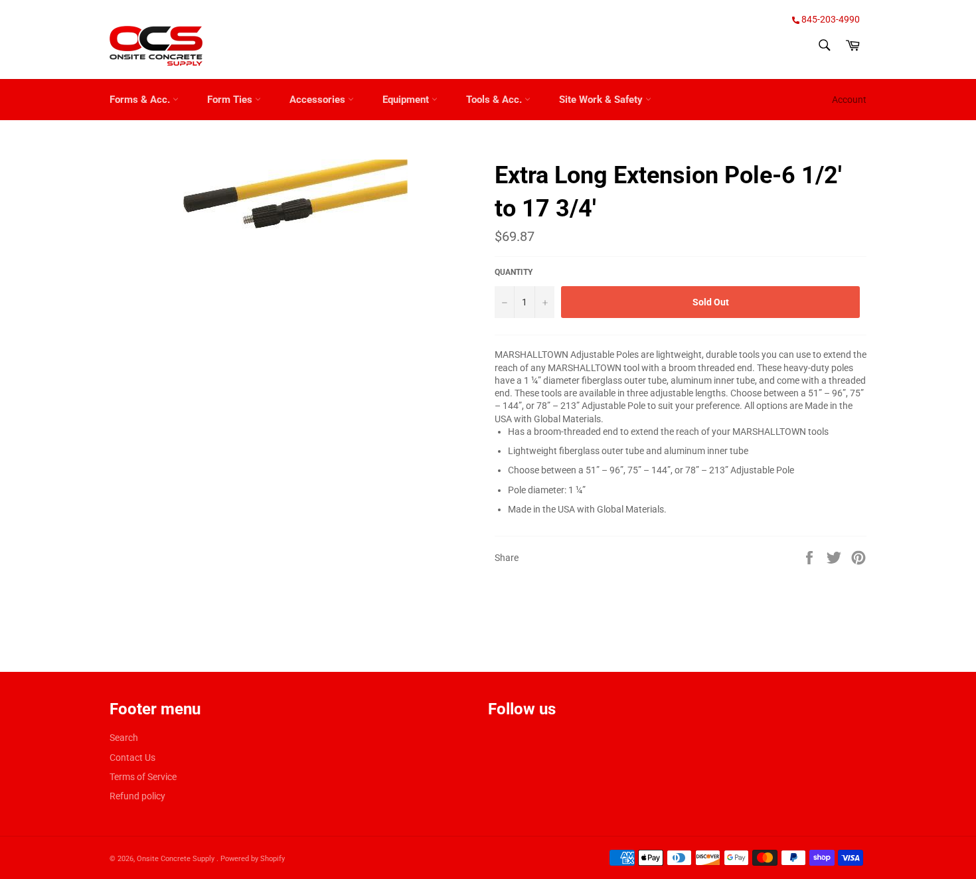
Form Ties (231, 100)
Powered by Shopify (252, 858)
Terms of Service (143, 776)
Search (124, 737)
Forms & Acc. (141, 100)
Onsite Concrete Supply (176, 858)
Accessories (318, 100)
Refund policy (137, 796)
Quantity (513, 272)
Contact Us (132, 757)
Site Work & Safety (602, 100)
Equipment (407, 100)
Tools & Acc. (495, 100)
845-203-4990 (829, 19)
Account (849, 99)
